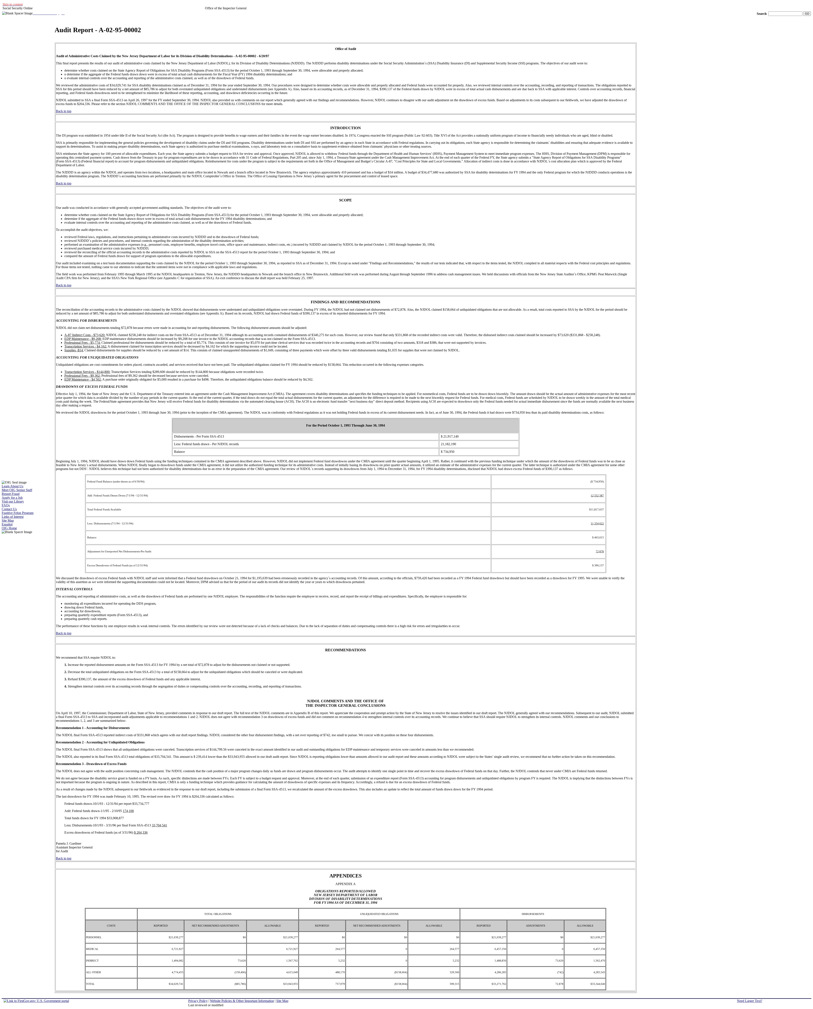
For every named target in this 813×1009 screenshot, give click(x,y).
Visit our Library (13, 501)
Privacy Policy (198, 1001)
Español (7, 524)
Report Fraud (10, 494)
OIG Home (9, 528)
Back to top (63, 111)
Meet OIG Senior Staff (17, 490)
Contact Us (9, 509)
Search (762, 13)
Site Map (8, 520)
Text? (749, 1001)
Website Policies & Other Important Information (242, 1001)
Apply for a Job (12, 497)
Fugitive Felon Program (17, 513)
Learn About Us (12, 486)
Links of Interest (13, 516)
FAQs (6, 505)
